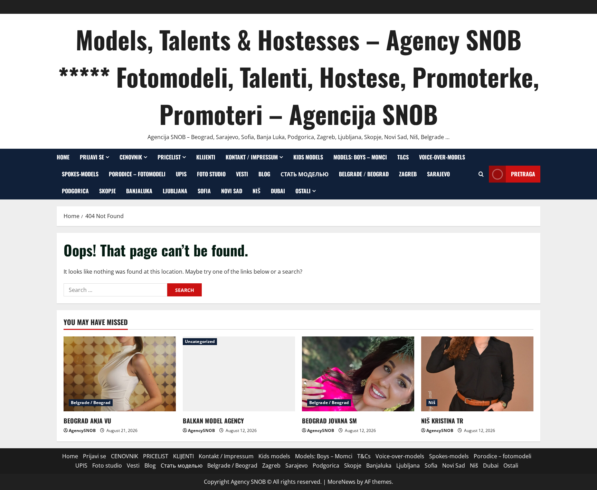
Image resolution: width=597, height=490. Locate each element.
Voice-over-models (442, 157)
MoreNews (342, 482)
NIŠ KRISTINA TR (442, 420)
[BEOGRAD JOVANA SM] (358, 373)
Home (63, 157)
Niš (256, 191)
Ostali (303, 191)
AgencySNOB (82, 430)
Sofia (204, 191)
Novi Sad (231, 191)
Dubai (278, 191)
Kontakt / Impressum (252, 157)
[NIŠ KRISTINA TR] (477, 373)
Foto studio (211, 174)
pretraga (523, 174)
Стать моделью (305, 174)
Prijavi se (92, 157)
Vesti (242, 174)
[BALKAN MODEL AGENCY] (239, 373)
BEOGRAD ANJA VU (87, 420)
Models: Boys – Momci (360, 157)
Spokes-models (80, 174)
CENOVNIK (131, 157)
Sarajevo (438, 174)
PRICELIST (169, 157)
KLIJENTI (205, 157)
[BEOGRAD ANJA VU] (120, 373)
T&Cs (403, 157)
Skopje (107, 191)
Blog (264, 174)
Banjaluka (139, 191)
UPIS (181, 174)
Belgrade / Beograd (364, 174)
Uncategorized (200, 341)
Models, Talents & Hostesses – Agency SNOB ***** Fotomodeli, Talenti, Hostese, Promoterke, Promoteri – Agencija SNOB (298, 76)
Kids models (308, 157)
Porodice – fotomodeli (137, 174)
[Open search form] (481, 174)
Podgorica (75, 191)
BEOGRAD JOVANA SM (329, 420)
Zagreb (408, 174)
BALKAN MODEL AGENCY (213, 420)
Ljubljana (175, 191)
